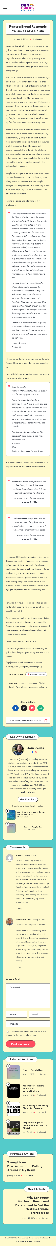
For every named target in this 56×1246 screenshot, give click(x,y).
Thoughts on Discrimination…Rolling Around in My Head (24, 1166)
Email (11, 687)
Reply (20, 908)
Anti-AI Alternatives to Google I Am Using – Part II (32, 813)
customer (33, 683)
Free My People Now (33, 827)
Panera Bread (22, 687)
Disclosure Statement (39, 1237)
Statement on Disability (28, 1241)
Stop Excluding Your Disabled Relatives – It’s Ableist (35, 1125)
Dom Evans (35, 748)
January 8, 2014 (29, 502)
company (23, 683)
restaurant (43, 687)
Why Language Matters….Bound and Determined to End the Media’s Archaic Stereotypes (32, 1205)
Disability (42, 683)
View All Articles (28, 799)
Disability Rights (37, 674)
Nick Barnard (22, 919)
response (33, 687)
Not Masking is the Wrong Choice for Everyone (35, 1106)
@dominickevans (20, 481)
